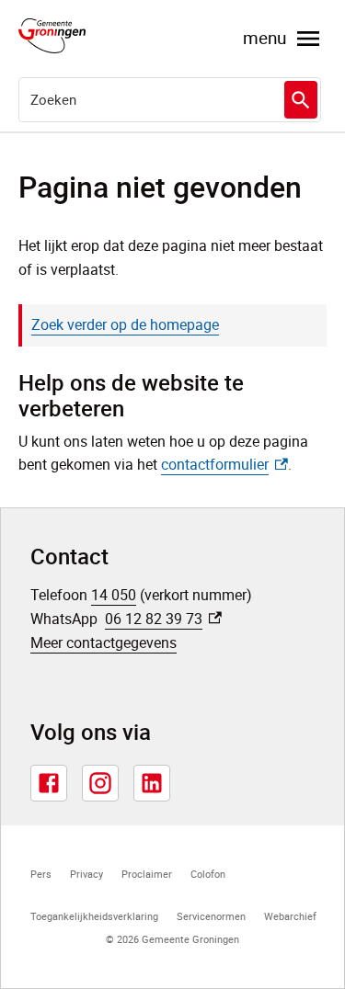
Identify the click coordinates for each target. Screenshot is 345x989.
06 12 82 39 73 (163, 618)
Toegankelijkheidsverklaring (94, 916)
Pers (41, 874)
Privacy (86, 874)
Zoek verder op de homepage (125, 324)
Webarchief (290, 916)
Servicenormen (211, 916)
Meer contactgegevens (103, 642)
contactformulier (224, 464)
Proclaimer (146, 874)
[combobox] (169, 99)
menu (264, 38)
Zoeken (300, 100)
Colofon (207, 874)
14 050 (113, 595)
